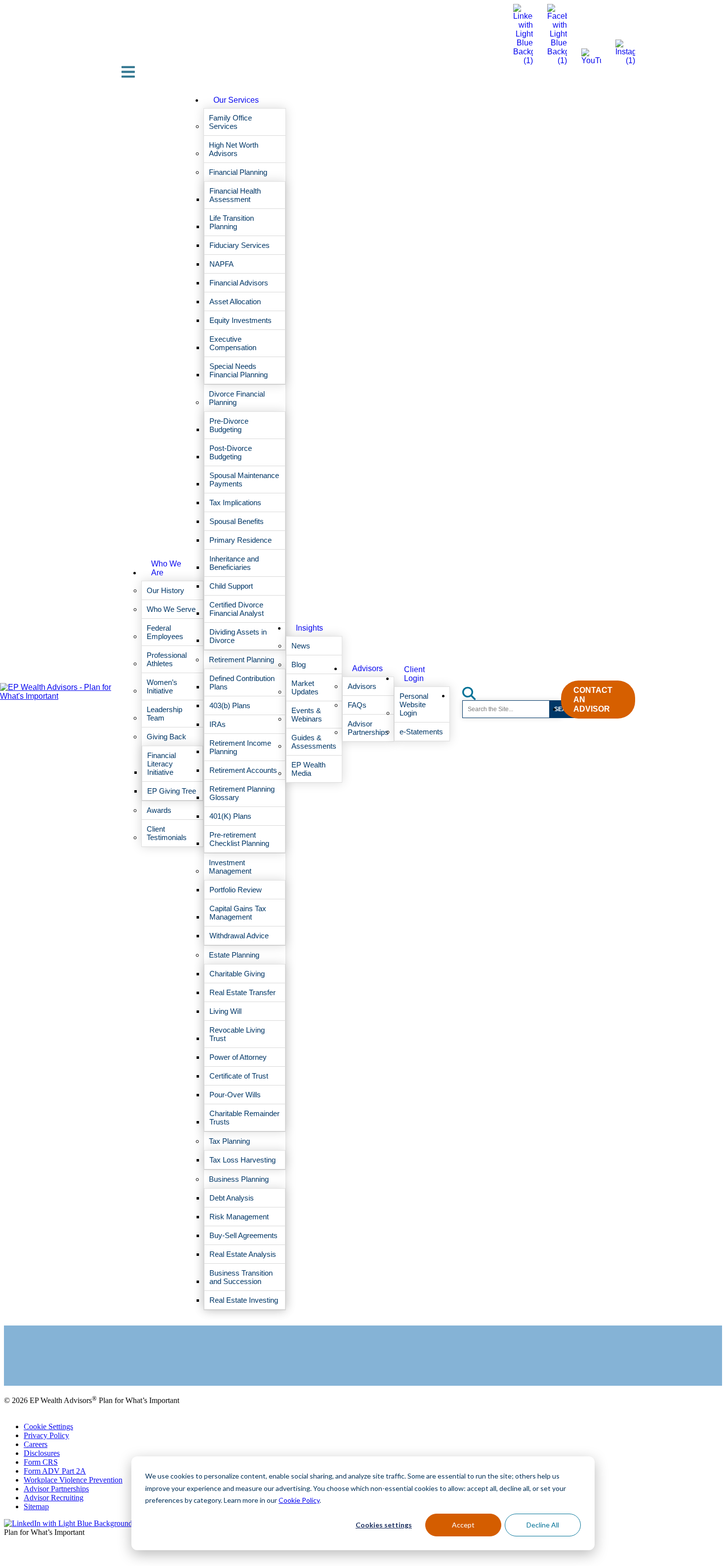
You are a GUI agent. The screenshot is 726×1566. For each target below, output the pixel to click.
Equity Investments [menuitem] (240, 320)
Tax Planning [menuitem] (229, 1141)
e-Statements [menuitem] (421, 731)
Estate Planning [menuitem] (234, 955)
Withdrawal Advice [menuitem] (239, 935)
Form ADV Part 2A (55, 1471)
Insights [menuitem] (309, 628)
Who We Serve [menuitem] (171, 609)
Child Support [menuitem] (231, 586)
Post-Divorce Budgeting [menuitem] (230, 452)
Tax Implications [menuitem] (235, 502)
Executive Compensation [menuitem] (232, 343)
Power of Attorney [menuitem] (238, 1057)
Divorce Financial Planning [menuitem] (237, 398)
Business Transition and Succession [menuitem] (241, 1277)
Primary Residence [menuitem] (240, 540)
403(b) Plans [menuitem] (229, 705)
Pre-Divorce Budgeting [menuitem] (228, 425)
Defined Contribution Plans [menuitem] (242, 682)
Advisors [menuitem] (367, 668)
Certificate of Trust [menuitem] (238, 1076)
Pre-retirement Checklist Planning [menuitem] (239, 839)
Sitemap (36, 1506)
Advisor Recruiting (53, 1497)
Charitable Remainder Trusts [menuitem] (244, 1117)
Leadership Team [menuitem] (164, 713)
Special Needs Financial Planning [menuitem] (238, 370)
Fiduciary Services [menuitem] (239, 245)
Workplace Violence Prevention (73, 1480)
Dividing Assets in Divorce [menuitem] (238, 636)
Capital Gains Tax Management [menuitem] (237, 912)
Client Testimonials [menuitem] (167, 833)
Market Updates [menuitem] (305, 687)
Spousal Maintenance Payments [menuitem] (244, 479)
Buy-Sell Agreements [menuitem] (243, 1235)
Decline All (542, 1525)
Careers (35, 1444)
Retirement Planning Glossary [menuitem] (242, 793)
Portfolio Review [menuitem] (235, 889)
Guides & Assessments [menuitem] (313, 741)
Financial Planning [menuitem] (238, 172)
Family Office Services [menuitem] (230, 122)
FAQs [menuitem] (357, 705)
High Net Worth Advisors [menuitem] (233, 149)
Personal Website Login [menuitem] (414, 704)
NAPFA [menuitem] (221, 264)
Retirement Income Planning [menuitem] (240, 747)
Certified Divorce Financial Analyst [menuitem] (236, 609)
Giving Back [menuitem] (166, 736)
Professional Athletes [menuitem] (167, 659)
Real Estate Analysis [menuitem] (242, 1254)
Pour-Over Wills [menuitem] (235, 1094)
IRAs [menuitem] (217, 724)
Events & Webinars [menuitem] (306, 714)
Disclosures (42, 1453)
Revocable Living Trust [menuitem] (237, 1034)
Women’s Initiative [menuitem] (162, 686)
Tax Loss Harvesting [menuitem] (242, 1160)
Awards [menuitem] (159, 810)
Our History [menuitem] (165, 590)
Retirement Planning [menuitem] (241, 659)
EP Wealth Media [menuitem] (308, 769)
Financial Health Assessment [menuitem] (235, 195)
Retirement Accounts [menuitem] (243, 770)
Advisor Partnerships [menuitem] (368, 728)
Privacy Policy (46, 1435)
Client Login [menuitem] (414, 674)
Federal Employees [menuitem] (165, 632)
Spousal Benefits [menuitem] (236, 521)
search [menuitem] (474, 690)
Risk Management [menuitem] (239, 1216)
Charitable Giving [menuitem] (237, 973)
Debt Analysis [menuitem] (231, 1198)
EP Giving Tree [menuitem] (171, 791)
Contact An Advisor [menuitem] (592, 699)
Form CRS (41, 1462)
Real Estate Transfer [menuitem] (242, 992)
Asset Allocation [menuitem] (235, 301)
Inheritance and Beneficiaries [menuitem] (234, 563)
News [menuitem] (300, 646)
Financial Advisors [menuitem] (238, 283)
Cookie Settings (48, 1426)
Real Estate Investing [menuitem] (243, 1300)
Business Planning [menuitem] (239, 1179)
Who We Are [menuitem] (166, 568)
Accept (463, 1525)
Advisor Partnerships (56, 1489)
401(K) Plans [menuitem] (230, 816)
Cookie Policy (299, 1500)
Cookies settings (384, 1525)
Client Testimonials (34, 1356)
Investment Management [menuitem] (230, 866)
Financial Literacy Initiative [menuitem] (161, 763)
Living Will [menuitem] (225, 1011)
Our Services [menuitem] (236, 100)
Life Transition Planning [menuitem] (231, 222)
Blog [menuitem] (298, 664)
